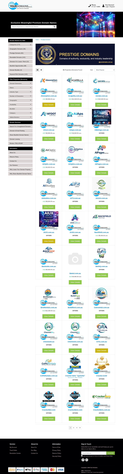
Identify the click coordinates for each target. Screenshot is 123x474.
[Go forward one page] (80, 427)
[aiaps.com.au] (75, 119)
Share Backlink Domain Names (19, 135)
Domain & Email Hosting (17, 130)
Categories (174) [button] (15, 44)
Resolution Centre (15, 453)
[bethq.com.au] (102, 255)
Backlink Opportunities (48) (18, 66)
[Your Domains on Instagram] (86, 459)
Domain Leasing (15, 139)
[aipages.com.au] (102, 153)
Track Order (13, 450)
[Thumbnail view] (37, 70)
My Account (13, 447)
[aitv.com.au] (75, 187)
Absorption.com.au (49, 96)
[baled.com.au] (75, 258)
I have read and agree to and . (97, 456)
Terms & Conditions (99, 456)
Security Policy (56, 456)
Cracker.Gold (101, 376)
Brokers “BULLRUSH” (16, 143)
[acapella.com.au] (75, 85)
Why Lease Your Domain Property (20, 169)
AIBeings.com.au (102, 130)
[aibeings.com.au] (102, 119)
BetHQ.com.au (102, 266)
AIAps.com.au (75, 130)
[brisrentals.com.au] (49, 296)
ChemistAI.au (48, 342)
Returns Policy (14, 157)
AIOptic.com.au (48, 164)
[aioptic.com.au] (49, 153)
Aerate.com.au (102, 96)
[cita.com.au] (102, 331)
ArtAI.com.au (75, 232)
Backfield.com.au (101, 232)
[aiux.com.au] (49, 221)
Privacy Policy (56, 450)
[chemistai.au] (49, 331)
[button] (94, 5)
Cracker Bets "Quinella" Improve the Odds (75, 377)
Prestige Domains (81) (16, 53)
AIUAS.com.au (102, 198)
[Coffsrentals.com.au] (49, 365)
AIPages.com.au (101, 164)
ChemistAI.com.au (75, 342)
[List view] (41, 70)
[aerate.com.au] (102, 85)
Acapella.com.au (75, 96)
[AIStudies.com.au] (49, 187)
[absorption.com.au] (49, 85)
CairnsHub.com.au (101, 307)
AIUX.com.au (48, 232)
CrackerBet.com (48, 410)
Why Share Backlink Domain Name (20, 173)
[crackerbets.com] (75, 399)
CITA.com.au (101, 342)
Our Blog (33, 450)
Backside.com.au (49, 266)
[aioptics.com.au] (75, 153)
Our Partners (14, 165)
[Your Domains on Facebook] (83, 459)
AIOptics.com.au (75, 164)
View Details (49, 105)
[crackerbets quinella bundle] (75, 365)
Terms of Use (56, 447)
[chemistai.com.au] (75, 331)
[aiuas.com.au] (102, 187)
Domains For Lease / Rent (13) (19, 61)
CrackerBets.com (75, 410)
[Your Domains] (20, 5)
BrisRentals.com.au (49, 307)
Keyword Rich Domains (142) (19, 74)
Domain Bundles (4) (16, 70)
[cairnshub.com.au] (102, 296)
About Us (12, 152)
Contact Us (13, 161)
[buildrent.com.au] (75, 296)
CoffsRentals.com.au (48, 376)
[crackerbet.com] (49, 399)
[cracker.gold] (102, 365)
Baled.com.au (75, 273)
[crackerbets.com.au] (102, 399)
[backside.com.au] (49, 255)
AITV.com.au (75, 198)
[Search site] (55, 26)
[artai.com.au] (75, 221)
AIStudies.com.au (49, 198)
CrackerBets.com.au (101, 410)
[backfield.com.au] (102, 221)
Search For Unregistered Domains (20, 126)
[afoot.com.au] (49, 119)
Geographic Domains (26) (18, 49)
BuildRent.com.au (75, 307)
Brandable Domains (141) (17, 57)
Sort (91, 70)
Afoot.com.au (48, 130)
